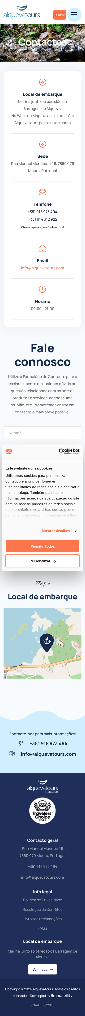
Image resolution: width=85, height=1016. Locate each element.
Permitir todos (42, 546)
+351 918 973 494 (42, 211)
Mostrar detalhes (56, 531)
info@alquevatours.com (42, 267)
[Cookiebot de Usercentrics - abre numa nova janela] (60, 452)
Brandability (61, 995)
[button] (47, 643)
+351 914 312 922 (42, 219)
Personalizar (40, 561)
